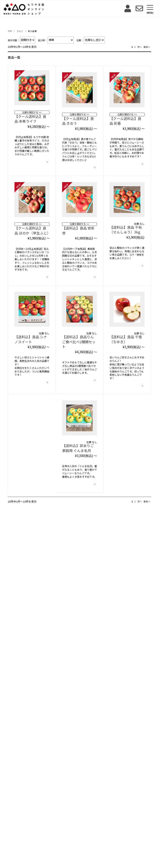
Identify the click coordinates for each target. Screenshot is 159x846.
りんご (20, 31)
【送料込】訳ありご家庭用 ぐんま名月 (78, 448)
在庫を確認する (30, 112)
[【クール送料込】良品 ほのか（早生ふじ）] (31, 201)
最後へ (146, 46)
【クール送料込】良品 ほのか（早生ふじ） (32, 231)
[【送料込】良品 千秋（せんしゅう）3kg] (127, 201)
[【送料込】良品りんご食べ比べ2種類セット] (79, 311)
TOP (10, 31)
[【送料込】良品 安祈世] (79, 201)
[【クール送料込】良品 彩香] (127, 91)
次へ (139, 46)
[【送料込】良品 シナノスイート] (31, 311)
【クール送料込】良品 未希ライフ (30, 119)
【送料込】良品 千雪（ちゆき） (126, 339)
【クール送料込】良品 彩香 (125, 121)
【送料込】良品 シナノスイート (30, 339)
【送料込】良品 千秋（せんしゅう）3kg (126, 230)
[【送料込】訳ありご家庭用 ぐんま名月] (79, 420)
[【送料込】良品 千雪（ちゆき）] (127, 311)
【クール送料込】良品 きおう (78, 121)
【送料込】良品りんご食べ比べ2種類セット (79, 341)
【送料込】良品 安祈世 (78, 231)
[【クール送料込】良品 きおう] (79, 91)
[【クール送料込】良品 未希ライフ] (31, 89)
